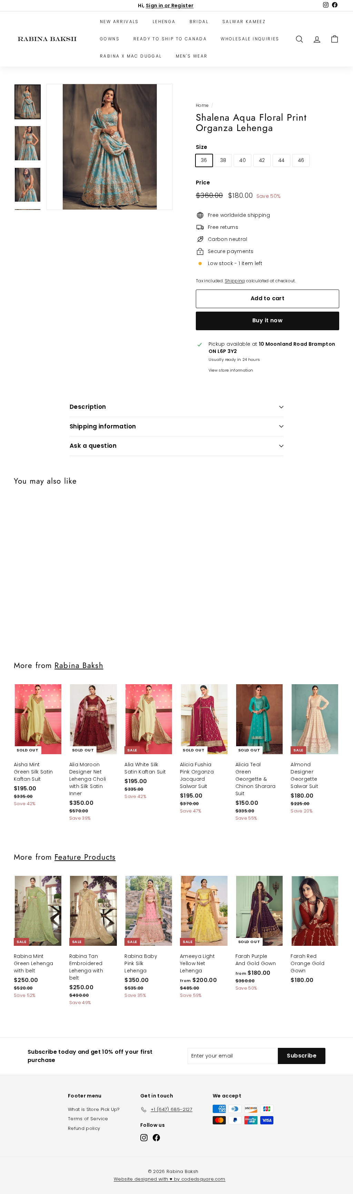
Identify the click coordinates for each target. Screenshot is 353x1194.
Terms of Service (88, 1118)
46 (301, 160)
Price (203, 182)
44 (281, 160)
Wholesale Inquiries (250, 39)
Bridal (199, 21)
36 (204, 160)
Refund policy (84, 1128)
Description (88, 407)
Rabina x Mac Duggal (131, 56)
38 (223, 160)
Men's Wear (192, 56)
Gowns (110, 39)
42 (262, 160)
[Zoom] (109, 147)
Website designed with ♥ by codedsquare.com (169, 1179)
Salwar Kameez (244, 21)
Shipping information (103, 426)
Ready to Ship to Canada (170, 39)
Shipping (235, 281)
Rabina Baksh (78, 665)
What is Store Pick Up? (94, 1109)
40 (242, 160)
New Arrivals (119, 21)
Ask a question (93, 446)
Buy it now (267, 320)
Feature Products (84, 856)
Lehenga (164, 21)
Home (202, 105)
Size (201, 147)
